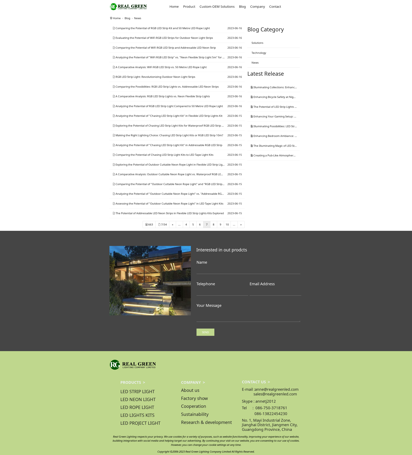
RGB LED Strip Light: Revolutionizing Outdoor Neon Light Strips (155, 77)
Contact (275, 6)
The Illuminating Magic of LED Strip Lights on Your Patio (288, 146)
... (179, 224)
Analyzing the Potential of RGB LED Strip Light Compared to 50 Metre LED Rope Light (169, 106)
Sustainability (195, 414)
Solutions (257, 43)
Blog (242, 6)
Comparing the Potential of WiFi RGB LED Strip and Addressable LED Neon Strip (166, 47)
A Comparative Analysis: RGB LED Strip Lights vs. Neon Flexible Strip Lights (163, 96)
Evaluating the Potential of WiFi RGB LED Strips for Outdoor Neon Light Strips (164, 38)
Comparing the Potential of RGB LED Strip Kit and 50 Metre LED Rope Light (163, 28)
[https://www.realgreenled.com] (128, 6)
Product (189, 6)
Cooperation (193, 406)
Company (257, 6)
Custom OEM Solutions (217, 6)
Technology (259, 53)
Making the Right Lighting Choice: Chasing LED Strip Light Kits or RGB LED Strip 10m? (169, 135)
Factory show (194, 398)
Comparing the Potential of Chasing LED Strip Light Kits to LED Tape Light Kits (164, 155)
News (255, 62)
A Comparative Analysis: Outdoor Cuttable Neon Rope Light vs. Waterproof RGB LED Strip (172, 174)
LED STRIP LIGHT (137, 391)
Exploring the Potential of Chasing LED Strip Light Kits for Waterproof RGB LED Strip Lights (172, 125)
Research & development (206, 422)
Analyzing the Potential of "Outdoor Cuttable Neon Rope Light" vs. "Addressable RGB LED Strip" (176, 194)
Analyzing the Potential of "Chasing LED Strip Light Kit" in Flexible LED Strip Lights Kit (169, 116)
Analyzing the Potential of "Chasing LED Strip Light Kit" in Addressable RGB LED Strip (169, 145)
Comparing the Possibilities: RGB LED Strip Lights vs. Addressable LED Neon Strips (167, 86)
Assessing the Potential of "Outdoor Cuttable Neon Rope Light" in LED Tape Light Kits (169, 203)
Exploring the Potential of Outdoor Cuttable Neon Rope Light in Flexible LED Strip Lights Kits (174, 164)
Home (174, 6)
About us (190, 390)
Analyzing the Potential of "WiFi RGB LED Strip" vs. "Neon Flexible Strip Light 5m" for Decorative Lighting (181, 57)
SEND (205, 332)
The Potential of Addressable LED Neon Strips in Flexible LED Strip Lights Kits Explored (170, 213)
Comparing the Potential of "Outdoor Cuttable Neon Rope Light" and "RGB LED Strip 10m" (173, 184)
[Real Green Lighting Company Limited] (132, 364)
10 (227, 224)
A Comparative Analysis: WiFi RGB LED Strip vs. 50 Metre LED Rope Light (161, 67)
